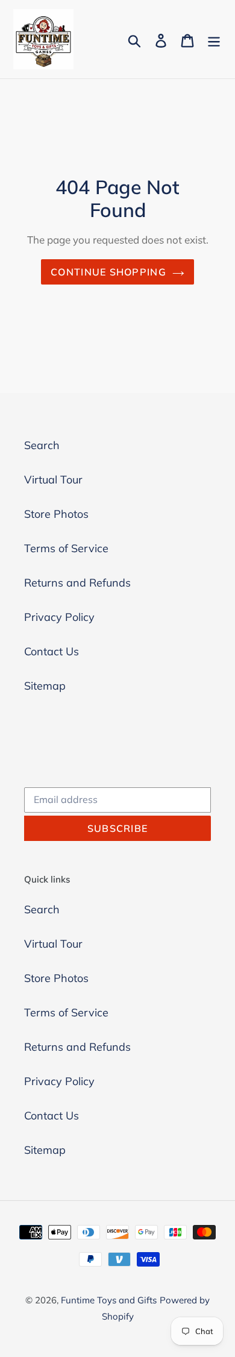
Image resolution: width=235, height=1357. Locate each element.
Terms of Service (66, 548)
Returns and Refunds (77, 583)
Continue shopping (108, 272)
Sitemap (45, 686)
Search (42, 445)
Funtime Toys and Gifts (109, 1300)
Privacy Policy (59, 617)
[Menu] (214, 39)
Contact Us (51, 651)
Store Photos (56, 514)
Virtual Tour (53, 479)
